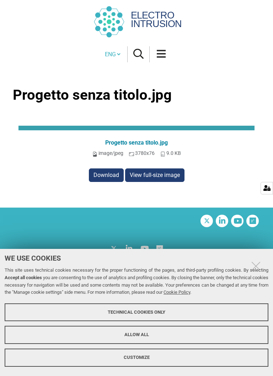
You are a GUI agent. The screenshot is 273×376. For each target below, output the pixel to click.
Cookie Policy (177, 292)
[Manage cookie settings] (267, 188)
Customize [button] (137, 357)
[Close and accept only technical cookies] (256, 266)
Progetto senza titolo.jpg (136, 142)
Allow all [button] (136, 334)
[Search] (138, 54)
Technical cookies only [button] (136, 312)
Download (106, 175)
